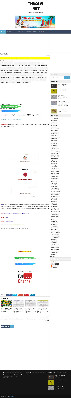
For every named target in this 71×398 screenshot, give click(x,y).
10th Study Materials (62, 90)
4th (22, 65)
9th (39, 65)
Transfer (3, 82)
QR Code (33, 75)
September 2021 (54, 216)
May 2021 (53, 222)
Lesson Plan (25, 72)
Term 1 (14, 79)
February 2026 (54, 128)
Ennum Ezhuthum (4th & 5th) (6, 70)
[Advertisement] (25, 43)
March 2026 (53, 127)
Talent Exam (8, 79)
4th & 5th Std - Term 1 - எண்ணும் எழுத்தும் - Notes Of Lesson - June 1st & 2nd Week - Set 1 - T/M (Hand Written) (60, 104)
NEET (34, 72)
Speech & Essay (32, 77)
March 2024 (53, 166)
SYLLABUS (2, 79)
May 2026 (53, 123)
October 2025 (54, 135)
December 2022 (54, 191)
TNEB (45, 79)
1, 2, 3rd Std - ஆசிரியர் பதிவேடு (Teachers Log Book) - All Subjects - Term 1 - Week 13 (18, 310)
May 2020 (53, 241)
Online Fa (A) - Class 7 (15, 75)
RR (13, 77)
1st (13, 65)
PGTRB (29, 75)
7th (32, 65)
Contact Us (42, 31)
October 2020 (54, 234)
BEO (14, 67)
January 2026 (54, 130)
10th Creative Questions (19, 62)
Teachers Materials (31, 31)
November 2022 (54, 193)
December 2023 (54, 171)
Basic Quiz (10, 67)
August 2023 (53, 178)
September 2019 (54, 252)
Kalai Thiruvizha (8, 72)
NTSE (46, 72)
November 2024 (54, 153)
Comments (19, 119)
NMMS (42, 72)
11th (19, 31)
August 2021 (53, 218)
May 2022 (53, 203)
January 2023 (54, 189)
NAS (30, 72)
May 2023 (53, 183)
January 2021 (54, 229)
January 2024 (54, 170)
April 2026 (53, 125)
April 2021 (53, 224)
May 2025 (53, 143)
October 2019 (54, 251)
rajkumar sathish (55, 263)
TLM (41, 79)
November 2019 (54, 249)
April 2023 (53, 184)
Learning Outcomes (17, 72)
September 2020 (54, 236)
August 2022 (53, 198)
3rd (19, 65)
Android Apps (44, 65)
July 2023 (53, 180)
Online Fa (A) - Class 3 (5, 75)
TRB (7, 82)
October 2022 (54, 194)
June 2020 (53, 239)
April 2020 (53, 242)
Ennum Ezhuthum (43, 67)
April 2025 (53, 145)
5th (26, 65)
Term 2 (18, 79)
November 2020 (54, 232)
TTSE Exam (18, 82)
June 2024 (53, 161)
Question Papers (40, 75)
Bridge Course (20, 67)
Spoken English (40, 77)
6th (29, 65)
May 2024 (53, 163)
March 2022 (53, 206)
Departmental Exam (35, 67)
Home (3, 31)
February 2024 (54, 168)
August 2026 (53, 118)
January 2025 (54, 150)
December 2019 (54, 247)
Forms (21, 70)
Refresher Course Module (6, 77)
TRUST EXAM (11, 82)
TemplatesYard (12, 396)
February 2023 (54, 188)
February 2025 (54, 148)
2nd (16, 65)
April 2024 (53, 165)
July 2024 (53, 160)
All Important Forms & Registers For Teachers (62, 110)
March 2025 (53, 146)
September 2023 (54, 176)
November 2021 (54, 213)
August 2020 (53, 237)
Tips (38, 79)
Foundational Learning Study (31, 70)
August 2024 (53, 158)
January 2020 (54, 246)
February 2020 (54, 244)
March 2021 (53, 226)
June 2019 (53, 254)
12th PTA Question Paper (6, 65)
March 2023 (53, 186)
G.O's (46, 70)
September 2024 (54, 156)
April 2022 (53, 204)
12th (23, 31)
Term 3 (22, 79)
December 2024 (54, 151)
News (38, 72)
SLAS (27, 77)
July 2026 (53, 120)
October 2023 (54, 175)
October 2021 (54, 214)
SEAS (23, 77)
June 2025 (53, 141)
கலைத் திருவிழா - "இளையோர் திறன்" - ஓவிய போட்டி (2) (63, 97)
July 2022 (53, 199)
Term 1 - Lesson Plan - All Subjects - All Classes (63, 85)
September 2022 (54, 196)
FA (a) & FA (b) (16, 70)
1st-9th (9, 31)
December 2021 (54, 211)
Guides (2, 72)
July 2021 (53, 219)
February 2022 (54, 208)
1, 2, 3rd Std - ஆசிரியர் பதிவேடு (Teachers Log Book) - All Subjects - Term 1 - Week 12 (30, 310)
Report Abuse (52, 256)
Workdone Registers (26, 82)
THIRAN (33, 79)
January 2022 (54, 209)
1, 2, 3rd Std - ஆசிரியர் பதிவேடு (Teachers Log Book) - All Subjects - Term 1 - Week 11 (42, 310)
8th (35, 65)
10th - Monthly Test (8, 62)
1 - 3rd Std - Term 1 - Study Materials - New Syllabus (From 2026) (6, 310)
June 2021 (53, 221)
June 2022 (53, 201)
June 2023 (53, 181)
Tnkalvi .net (35, 6)
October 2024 (54, 155)
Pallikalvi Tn (23, 75)
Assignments (3, 67)
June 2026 (53, 122)
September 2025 (54, 137)
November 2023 (54, 173)
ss (45, 77)
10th (14, 31)
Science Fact (18, 77)
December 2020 (54, 231)
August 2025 (53, 138)
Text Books (28, 79)
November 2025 (54, 133)
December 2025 (54, 132)
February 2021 (54, 227)
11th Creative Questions (35, 62)
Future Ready (41, 70)
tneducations (55, 267)
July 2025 (53, 140)
